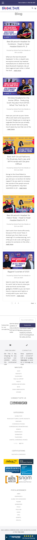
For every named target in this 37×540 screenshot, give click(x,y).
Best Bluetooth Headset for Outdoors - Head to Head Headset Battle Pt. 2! (18, 44)
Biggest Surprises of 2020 (18, 272)
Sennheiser (18, 434)
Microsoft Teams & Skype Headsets (18, 418)
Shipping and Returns (18, 384)
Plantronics (18, 432)
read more (17, 70)
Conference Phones (18, 424)
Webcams (18, 421)
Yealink (18, 501)
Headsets (19, 373)
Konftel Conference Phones (19, 439)
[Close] (6, 537)
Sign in (14, 389)
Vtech (18, 507)
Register (22, 389)
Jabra (18, 493)
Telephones (18, 376)
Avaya (18, 512)
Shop (18, 371)
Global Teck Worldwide (18, 499)
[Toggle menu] (3, 3)
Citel (18, 515)
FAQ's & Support (19, 379)
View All (18, 520)
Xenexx (18, 429)
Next (32, 303)
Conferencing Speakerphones (18, 426)
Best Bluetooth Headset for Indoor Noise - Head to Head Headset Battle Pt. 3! (19, 217)
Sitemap (18, 392)
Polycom (18, 509)
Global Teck (18, 416)
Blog (18, 387)
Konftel (18, 517)
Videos (18, 381)
